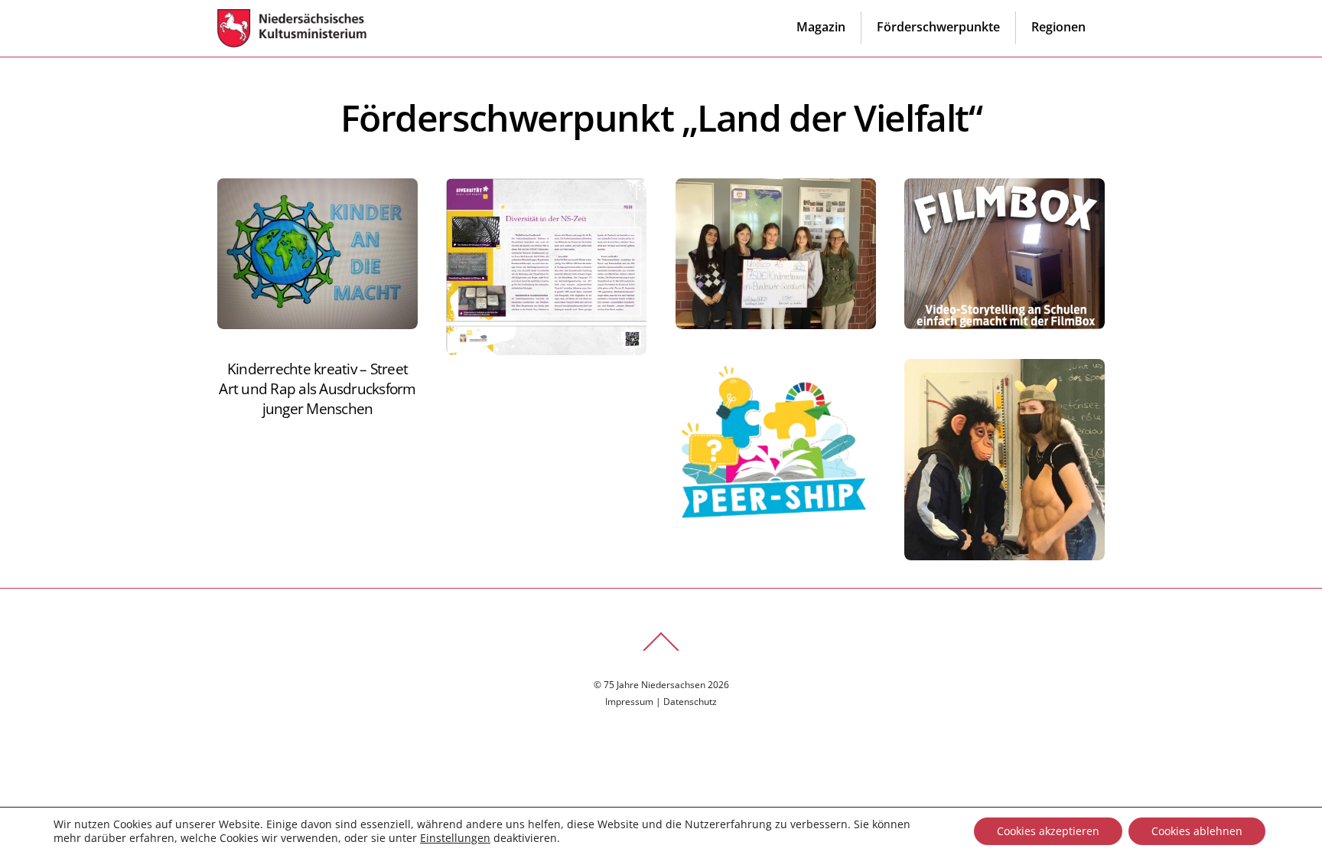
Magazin (820, 26)
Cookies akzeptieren (1048, 831)
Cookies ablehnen (1196, 831)
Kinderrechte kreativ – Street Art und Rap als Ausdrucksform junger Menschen (317, 388)
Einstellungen (455, 838)
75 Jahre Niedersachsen (654, 684)
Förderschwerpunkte (938, 26)
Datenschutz (690, 701)
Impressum (629, 701)
